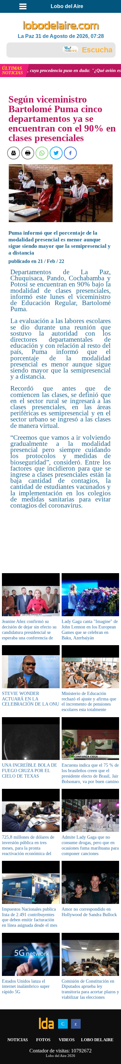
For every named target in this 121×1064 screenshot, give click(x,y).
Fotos (43, 1039)
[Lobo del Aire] (61, 25)
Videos (67, 1039)
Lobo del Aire (97, 1039)
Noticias (17, 1039)
